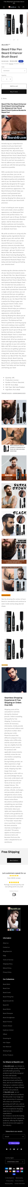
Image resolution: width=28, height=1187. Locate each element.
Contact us (6, 947)
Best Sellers (14, 860)
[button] (4, 7)
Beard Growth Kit (8, 1001)
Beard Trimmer (7, 1022)
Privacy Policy (7, 972)
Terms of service (19, 1180)
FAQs (4, 955)
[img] (14, 875)
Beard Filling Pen (8, 997)
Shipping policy (9, 1183)
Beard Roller (7, 1009)
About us (6, 943)
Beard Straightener (9, 1017)
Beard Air (11, 1178)
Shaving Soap (7, 1051)
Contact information (20, 1183)
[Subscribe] (23, 1136)
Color (3, 67)
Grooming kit (7, 1038)
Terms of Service (8, 960)
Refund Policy (7, 968)
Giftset (5, 1034)
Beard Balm (6, 984)
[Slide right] (17, 39)
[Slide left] (10, 39)
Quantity (3, 75)
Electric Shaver (7, 1026)
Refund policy (19, 1178)
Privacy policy (9, 1180)
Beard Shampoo (8, 1013)
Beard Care (6, 988)
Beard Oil (6, 1005)
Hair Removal (7, 1046)
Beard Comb (7, 992)
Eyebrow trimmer (8, 1030)
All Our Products (8, 1055)
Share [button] (5, 98)
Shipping (11, 63)
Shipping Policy (8, 964)
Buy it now (14, 92)
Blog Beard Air (7, 951)
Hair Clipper (6, 1042)
